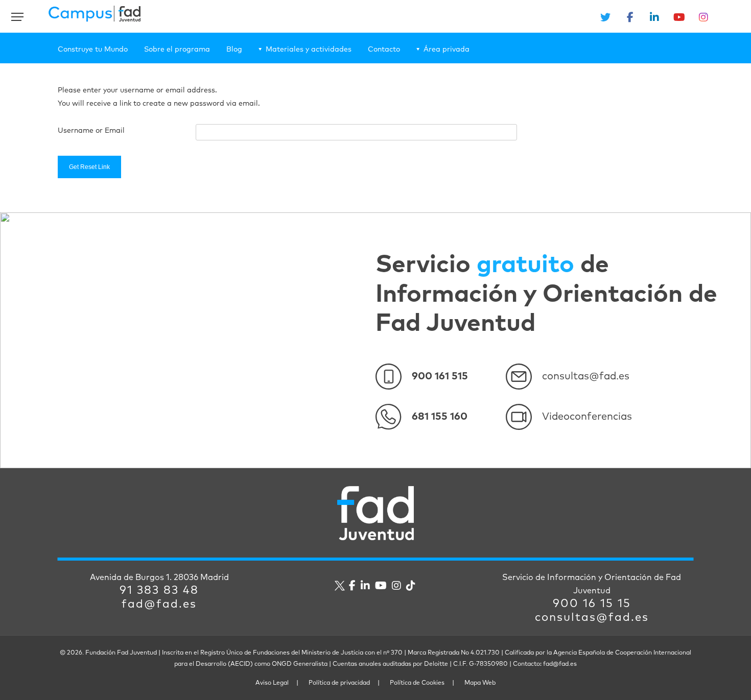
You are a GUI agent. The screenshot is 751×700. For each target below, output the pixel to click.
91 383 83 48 (159, 590)
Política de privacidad (339, 683)
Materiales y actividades (308, 49)
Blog (234, 49)
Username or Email (91, 130)
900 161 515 (440, 376)
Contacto (384, 49)
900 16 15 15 (592, 604)
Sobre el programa (177, 49)
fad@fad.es (159, 604)
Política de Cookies (417, 683)
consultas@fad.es (585, 376)
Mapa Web (480, 683)
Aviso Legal (272, 683)
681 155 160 (439, 417)
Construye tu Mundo (93, 49)
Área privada (447, 49)
